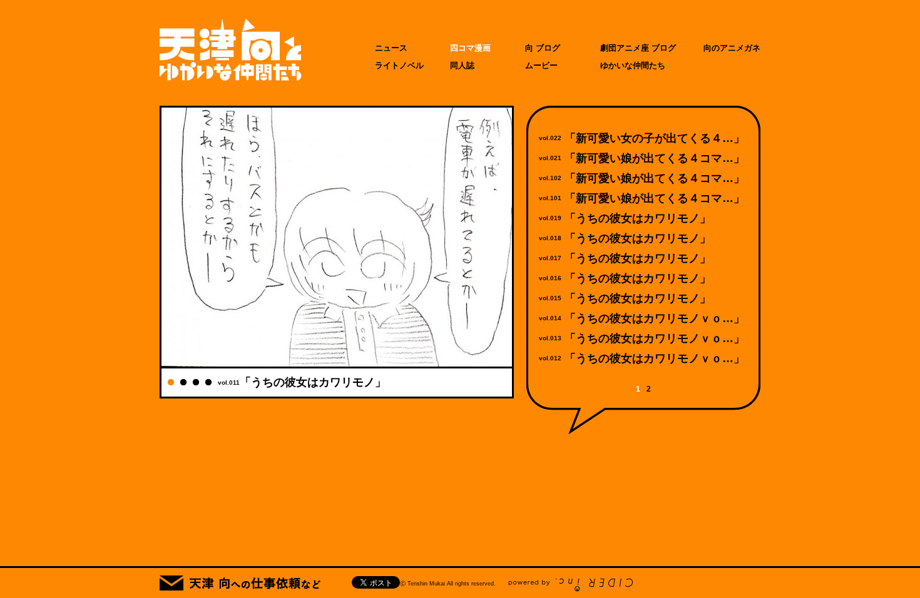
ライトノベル (399, 65)
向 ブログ (542, 48)
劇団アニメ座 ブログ (638, 48)
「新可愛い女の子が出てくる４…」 (655, 138)
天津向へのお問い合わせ (240, 582)
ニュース (391, 48)
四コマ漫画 (470, 48)
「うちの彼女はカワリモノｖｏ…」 (655, 318)
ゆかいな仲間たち (632, 65)
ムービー (541, 65)
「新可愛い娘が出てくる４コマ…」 (655, 158)
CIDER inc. (570, 585)
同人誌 (462, 65)
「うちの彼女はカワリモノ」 (638, 218)
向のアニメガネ (731, 48)
